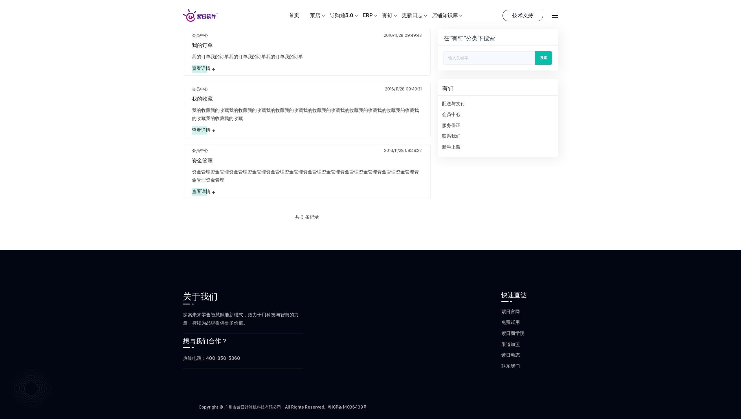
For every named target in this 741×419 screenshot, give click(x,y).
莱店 (315, 15)
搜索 (543, 58)
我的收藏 (202, 99)
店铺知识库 (445, 15)
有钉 (387, 15)
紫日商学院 (512, 333)
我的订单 (202, 45)
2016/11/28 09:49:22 (403, 150)
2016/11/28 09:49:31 (403, 88)
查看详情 (201, 68)
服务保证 (451, 125)
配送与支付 (453, 103)
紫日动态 (510, 355)
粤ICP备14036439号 (347, 407)
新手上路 (451, 147)
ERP (368, 15)
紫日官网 (510, 311)
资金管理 (202, 160)
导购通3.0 (341, 15)
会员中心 (200, 35)
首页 (294, 15)
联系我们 (451, 136)
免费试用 (510, 322)
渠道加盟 (510, 344)
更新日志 (412, 15)
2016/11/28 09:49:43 (403, 35)
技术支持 (522, 15)
